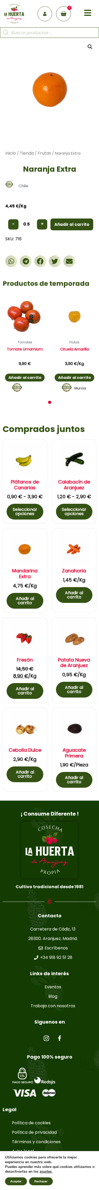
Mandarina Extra (24, 573)
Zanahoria (74, 571)
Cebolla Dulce (25, 750)
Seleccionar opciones (25, 511)
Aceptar (16, 1181)
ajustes (46, 1171)
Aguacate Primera (74, 753)
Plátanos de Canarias (25, 484)
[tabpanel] (25, 344)
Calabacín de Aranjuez (74, 484)
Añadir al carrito (71, 224)
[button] (11, 261)
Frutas (44, 153)
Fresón (25, 660)
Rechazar (41, 1181)
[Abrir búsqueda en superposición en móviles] (49, 32)
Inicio (10, 153)
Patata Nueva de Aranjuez (74, 662)
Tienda (27, 153)
